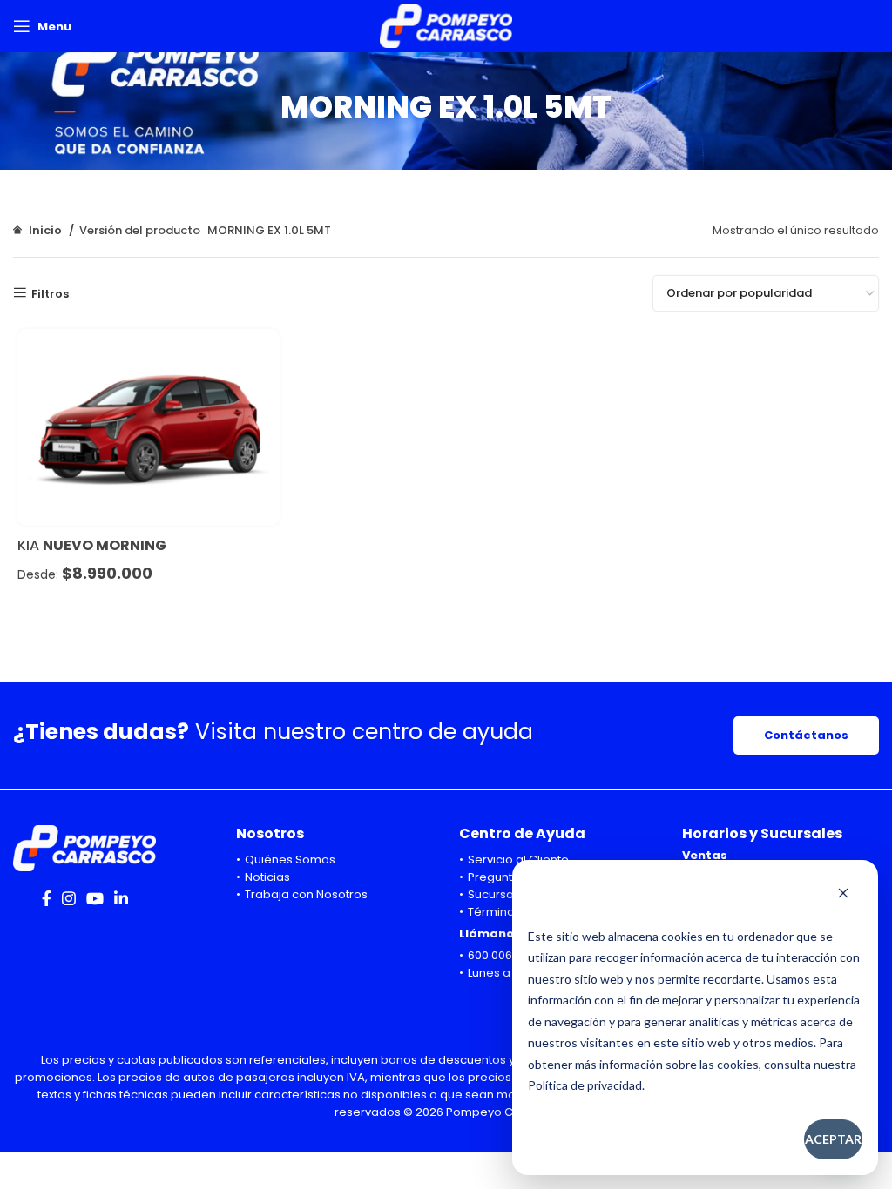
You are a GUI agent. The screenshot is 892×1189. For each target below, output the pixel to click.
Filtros (50, 293)
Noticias (267, 877)
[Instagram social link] (69, 898)
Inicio (45, 230)
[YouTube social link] (95, 898)
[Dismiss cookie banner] (843, 895)
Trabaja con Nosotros (306, 894)
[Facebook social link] (47, 898)
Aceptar (833, 1139)
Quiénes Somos (290, 859)
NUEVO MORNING (104, 545)
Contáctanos (806, 735)
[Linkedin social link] (121, 898)
